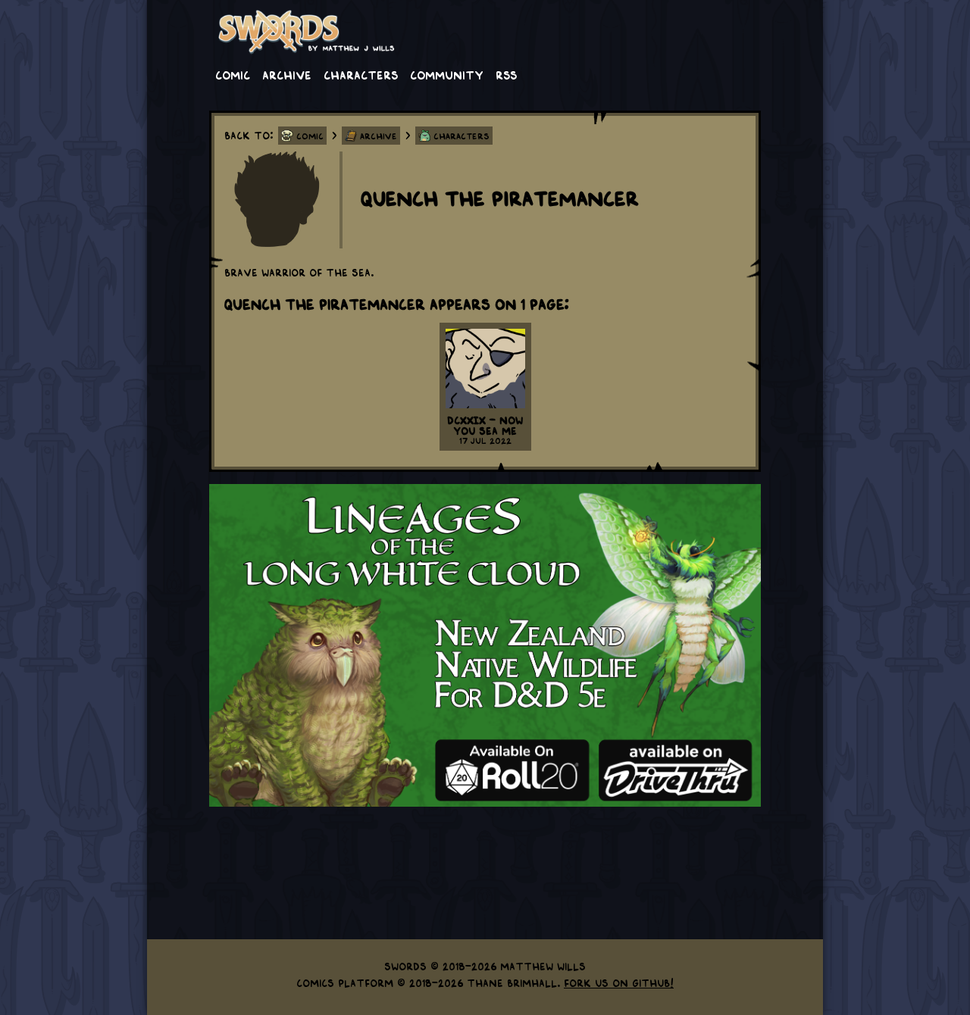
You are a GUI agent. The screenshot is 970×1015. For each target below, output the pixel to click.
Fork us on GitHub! (619, 982)
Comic (232, 74)
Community (446, 74)
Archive (286, 74)
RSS (506, 74)
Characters (361, 74)
